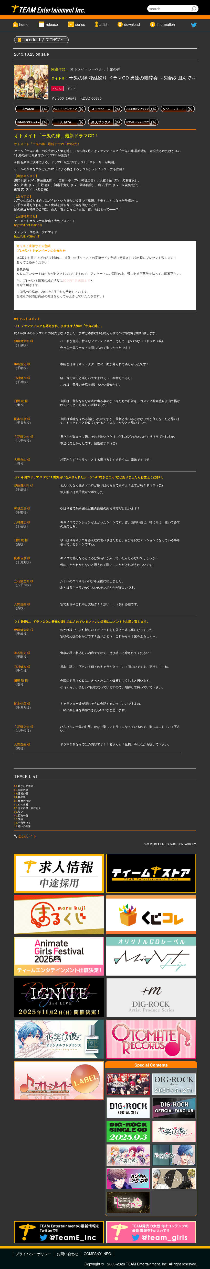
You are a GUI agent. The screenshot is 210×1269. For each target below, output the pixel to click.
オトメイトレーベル (86, 68)
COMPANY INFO (97, 1253)
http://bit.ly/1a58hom (28, 225)
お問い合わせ (67, 1253)
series (80, 24)
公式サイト (27, 835)
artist (103, 24)
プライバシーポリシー (33, 1253)
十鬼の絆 (113, 68)
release (52, 24)
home (23, 24)
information (166, 24)
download (132, 24)
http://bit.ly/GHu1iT (26, 236)
